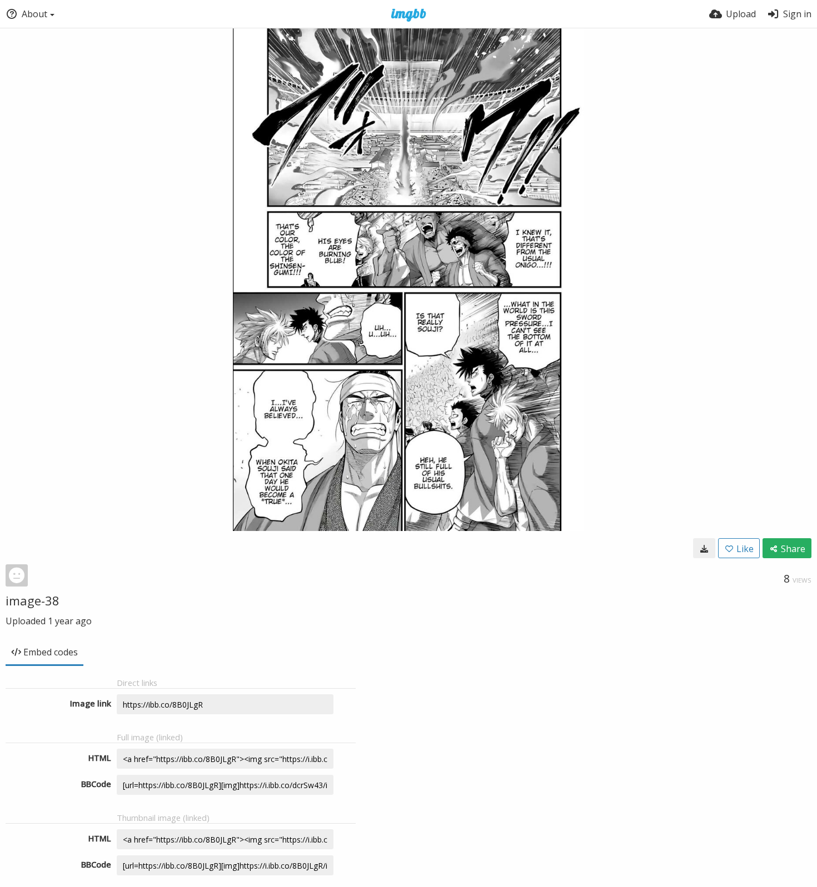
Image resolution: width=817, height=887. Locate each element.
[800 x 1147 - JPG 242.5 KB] (704, 548)
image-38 (32, 600)
